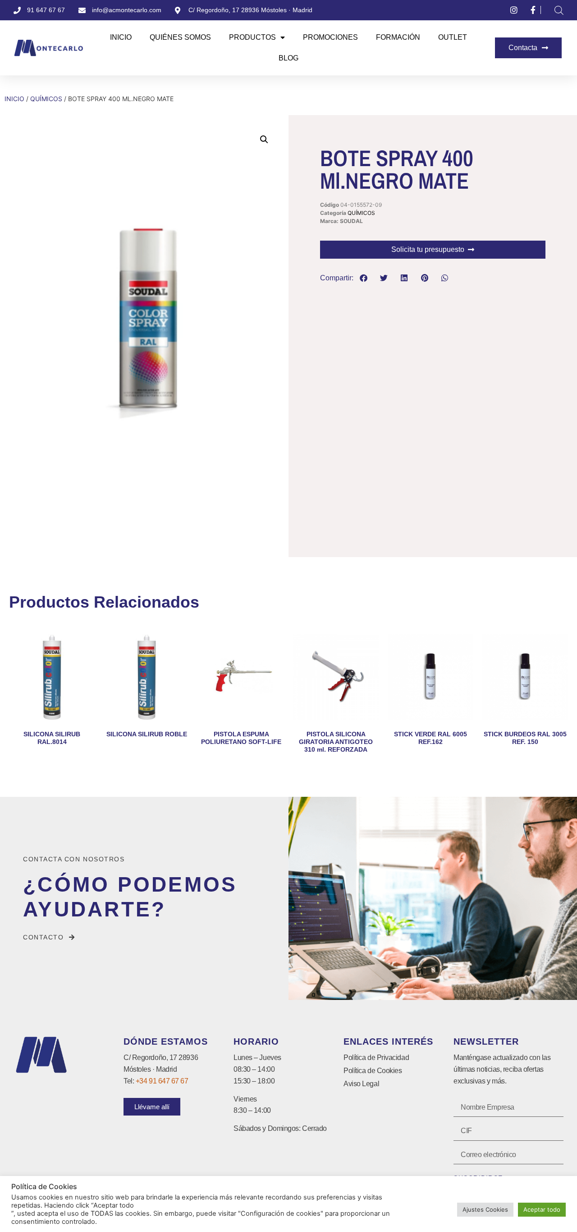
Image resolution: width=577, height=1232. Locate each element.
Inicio (121, 37)
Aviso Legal (361, 1084)
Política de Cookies (372, 1070)
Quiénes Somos (180, 37)
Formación (398, 37)
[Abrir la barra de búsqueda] (558, 10)
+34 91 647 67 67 (162, 1081)
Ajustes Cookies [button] (485, 1209)
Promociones (330, 37)
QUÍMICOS (46, 98)
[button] (264, 139)
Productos (252, 37)
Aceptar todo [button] (541, 1209)
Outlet (452, 37)
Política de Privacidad (376, 1057)
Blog (288, 58)
